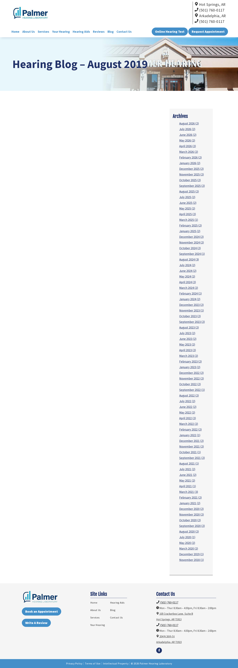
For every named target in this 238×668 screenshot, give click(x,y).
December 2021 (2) (191, 441)
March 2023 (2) (188, 356)
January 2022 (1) (189, 435)
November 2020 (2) (191, 514)
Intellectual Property (116, 663)
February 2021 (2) (190, 497)
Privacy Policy (74, 663)
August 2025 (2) (189, 191)
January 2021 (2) (189, 503)
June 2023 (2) (187, 339)
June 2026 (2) (187, 135)
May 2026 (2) (187, 140)
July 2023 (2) (187, 333)
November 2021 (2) (191, 446)
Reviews (99, 32)
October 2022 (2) (190, 384)
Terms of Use (92, 663)
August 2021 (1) (189, 463)
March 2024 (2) (188, 288)
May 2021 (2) (187, 480)
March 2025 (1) (188, 220)
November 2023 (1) (191, 310)
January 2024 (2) (189, 299)
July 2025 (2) (187, 197)
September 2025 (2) (192, 186)
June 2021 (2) (187, 475)
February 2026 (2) (190, 157)
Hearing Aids (81, 32)
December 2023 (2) (191, 305)
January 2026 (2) (189, 163)
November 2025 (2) (191, 174)
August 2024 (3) (189, 259)
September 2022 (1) (192, 390)
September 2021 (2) (192, 458)
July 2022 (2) (187, 401)
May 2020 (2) (187, 543)
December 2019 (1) (191, 554)
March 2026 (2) (188, 152)
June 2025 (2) (187, 203)
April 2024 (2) (187, 282)
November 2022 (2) (191, 378)
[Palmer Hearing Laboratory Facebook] (159, 650)
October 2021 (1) (190, 452)
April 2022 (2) (187, 418)
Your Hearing (61, 32)
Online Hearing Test (169, 31)
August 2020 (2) (189, 531)
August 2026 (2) (189, 123)
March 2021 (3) (188, 492)
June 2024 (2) (187, 271)
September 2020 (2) (192, 526)
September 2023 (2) (192, 322)
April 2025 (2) (187, 214)
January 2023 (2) (189, 367)
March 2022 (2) (188, 424)
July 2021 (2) (187, 469)
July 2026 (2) (187, 129)
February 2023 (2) (190, 361)
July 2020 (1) (187, 537)
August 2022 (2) (189, 395)
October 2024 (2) (190, 248)
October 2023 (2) (190, 316)
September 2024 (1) (192, 254)
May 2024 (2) (187, 276)
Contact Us (124, 32)
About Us (28, 32)
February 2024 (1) (190, 293)
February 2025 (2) (190, 225)
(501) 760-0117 (211, 10)
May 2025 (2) (187, 208)
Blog (111, 32)
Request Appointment (208, 31)
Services (43, 32)
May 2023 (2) (187, 344)
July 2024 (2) (187, 265)
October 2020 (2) (190, 520)
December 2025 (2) (191, 169)
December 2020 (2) (191, 509)
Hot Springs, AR (212, 4)
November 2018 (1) (191, 560)
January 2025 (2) (189, 231)
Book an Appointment (41, 611)
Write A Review (36, 623)
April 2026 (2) (187, 146)
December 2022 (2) (191, 373)
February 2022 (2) (190, 429)
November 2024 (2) (191, 242)
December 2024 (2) (191, 237)
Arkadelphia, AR (212, 15)
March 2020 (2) (188, 548)
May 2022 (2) (187, 412)
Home (15, 32)
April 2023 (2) (187, 350)
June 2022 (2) (187, 407)
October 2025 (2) (190, 180)
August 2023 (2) (189, 327)
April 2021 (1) (187, 486)
